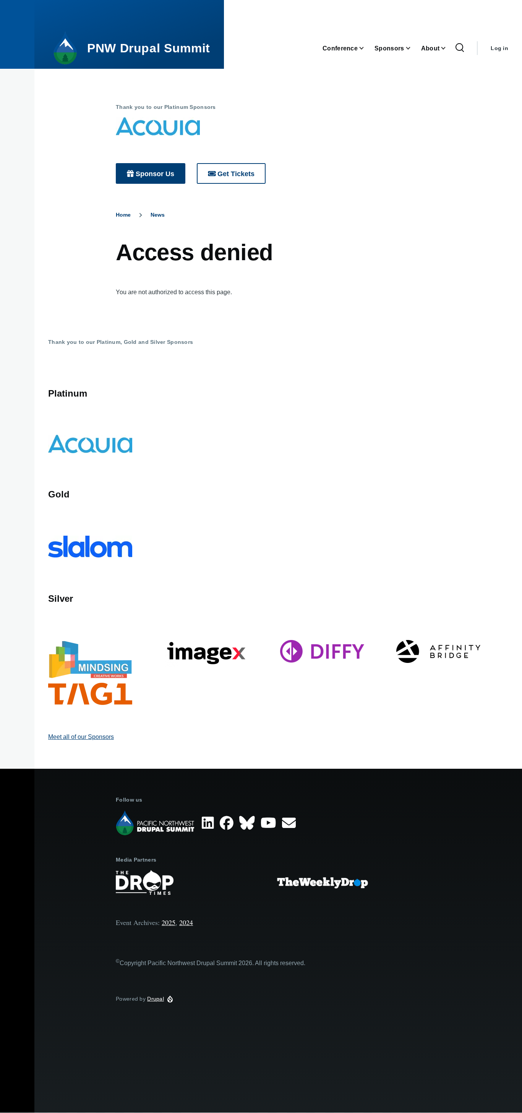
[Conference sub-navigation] (366, 48)
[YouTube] (270, 823)
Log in (499, 48)
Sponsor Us (155, 174)
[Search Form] (459, 48)
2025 (168, 922)
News (158, 215)
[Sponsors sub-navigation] (412, 48)
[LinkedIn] (209, 823)
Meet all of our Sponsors (81, 737)
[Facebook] (228, 823)
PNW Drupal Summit (148, 48)
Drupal (155, 999)
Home (123, 215)
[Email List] (290, 823)
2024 (186, 922)
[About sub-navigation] (447, 48)
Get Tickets (236, 174)
